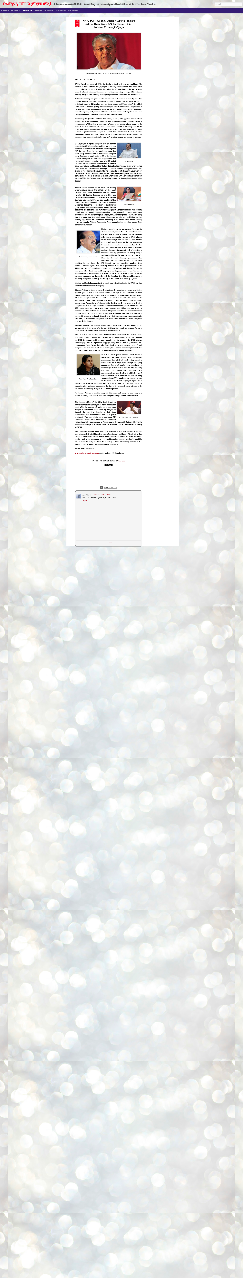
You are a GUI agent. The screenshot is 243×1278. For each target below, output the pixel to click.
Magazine (28, 10)
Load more (109, 543)
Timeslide (73, 10)
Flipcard (16, 10)
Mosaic (38, 10)
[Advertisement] (156, 59)
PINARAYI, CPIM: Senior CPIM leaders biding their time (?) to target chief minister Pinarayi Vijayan (109, 24)
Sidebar (49, 10)
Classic (5, 10)
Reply (84, 500)
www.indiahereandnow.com (87, 453)
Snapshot (61, 10)
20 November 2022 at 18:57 (102, 495)
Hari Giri (121, 461)
